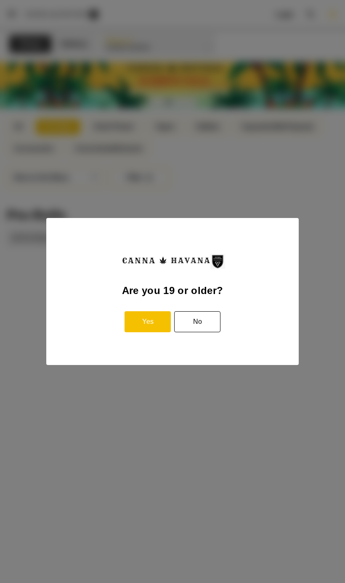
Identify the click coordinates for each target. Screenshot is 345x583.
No (197, 321)
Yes (148, 321)
